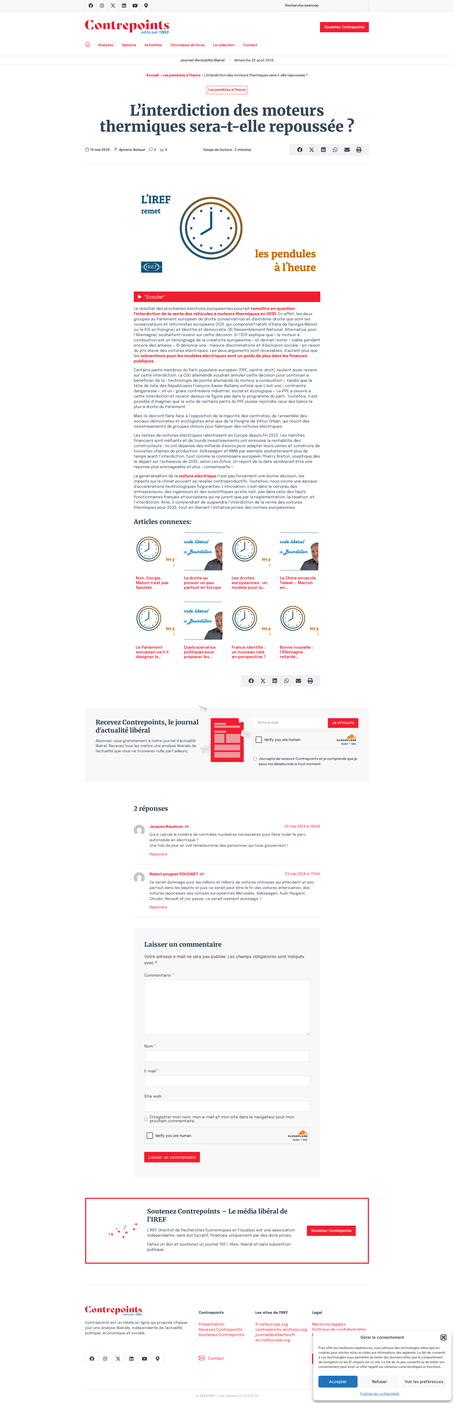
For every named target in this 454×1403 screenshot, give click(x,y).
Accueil (152, 75)
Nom (150, 1047)
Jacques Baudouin (166, 826)
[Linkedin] (124, 5)
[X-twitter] (112, 5)
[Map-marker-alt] (146, 5)
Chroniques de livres (187, 45)
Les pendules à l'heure (181, 75)
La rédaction (224, 45)
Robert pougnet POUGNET (173, 874)
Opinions (129, 45)
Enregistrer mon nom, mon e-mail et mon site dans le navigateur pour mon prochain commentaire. (222, 1119)
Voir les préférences (424, 1381)
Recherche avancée (302, 5)
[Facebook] (90, 5)
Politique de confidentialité (379, 1394)
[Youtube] (135, 5)
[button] (443, 1337)
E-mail (151, 1071)
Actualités (153, 45)
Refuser (379, 1381)
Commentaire (159, 976)
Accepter (338, 1381)
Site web (152, 1097)
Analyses (105, 45)
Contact (250, 45)
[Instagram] (101, 5)
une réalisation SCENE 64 (238, 1396)
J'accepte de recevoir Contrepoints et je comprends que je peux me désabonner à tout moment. (308, 761)
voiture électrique (197, 476)
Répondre (158, 854)
